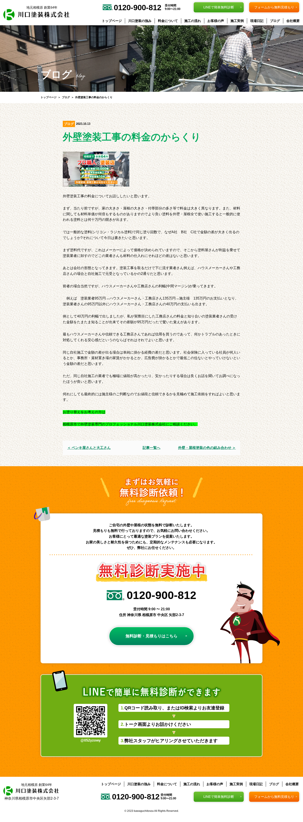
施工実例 (237, 21)
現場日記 (257, 21)
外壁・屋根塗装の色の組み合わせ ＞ (207, 448)
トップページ (112, 21)
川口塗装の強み (140, 21)
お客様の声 (215, 21)
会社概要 (293, 21)
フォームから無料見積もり (274, 7)
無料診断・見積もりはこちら (151, 636)
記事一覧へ (151, 448)
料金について (168, 21)
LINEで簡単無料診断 (218, 7)
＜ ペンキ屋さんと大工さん (89, 448)
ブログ (275, 21)
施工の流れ (192, 21)
